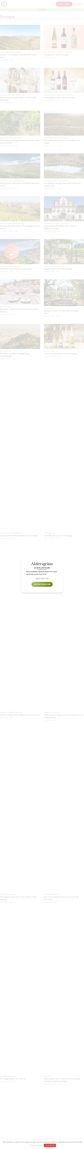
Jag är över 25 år (42, 584)
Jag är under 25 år (42, 578)
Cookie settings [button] (35, 1145)
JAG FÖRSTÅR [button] (50, 1145)
